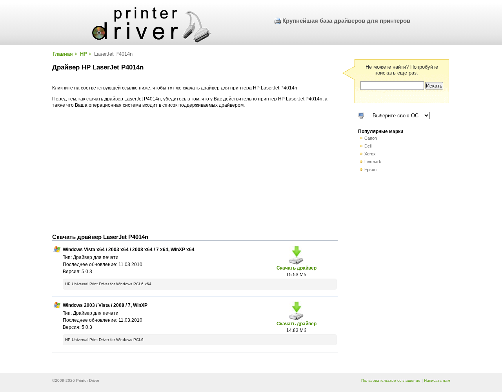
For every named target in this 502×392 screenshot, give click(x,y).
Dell (367, 146)
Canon (370, 138)
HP (83, 54)
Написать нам (437, 380)
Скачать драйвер (296, 267)
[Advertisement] (195, 171)
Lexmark (372, 161)
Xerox (370, 153)
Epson (370, 169)
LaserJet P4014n (113, 54)
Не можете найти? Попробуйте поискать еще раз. (402, 70)
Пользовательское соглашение (390, 380)
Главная (63, 54)
